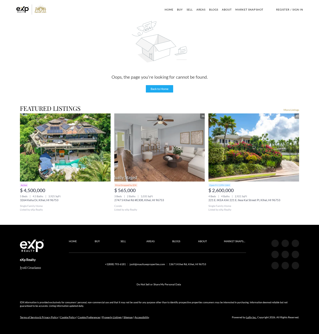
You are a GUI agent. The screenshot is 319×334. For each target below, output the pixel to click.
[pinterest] (285, 265)
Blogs (213, 9)
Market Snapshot (249, 9)
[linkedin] (285, 243)
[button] (31, 9)
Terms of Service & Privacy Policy (39, 317)
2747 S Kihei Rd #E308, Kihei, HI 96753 (139, 200)
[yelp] (275, 254)
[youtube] (295, 254)
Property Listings (112, 317)
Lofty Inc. (251, 317)
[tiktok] (275, 265)
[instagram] (285, 254)
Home (169, 9)
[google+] (295, 265)
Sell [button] (190, 9)
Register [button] (282, 9)
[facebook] (275, 243)
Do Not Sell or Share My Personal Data (159, 284)
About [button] (227, 9)
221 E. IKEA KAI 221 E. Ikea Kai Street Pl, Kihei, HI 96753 (244, 200)
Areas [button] (201, 9)
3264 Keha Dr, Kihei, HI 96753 (39, 200)
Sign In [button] (297, 9)
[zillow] (295, 243)
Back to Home (159, 88)
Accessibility (142, 317)
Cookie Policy (68, 317)
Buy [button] (180, 9)
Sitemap (128, 317)
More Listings (291, 109)
